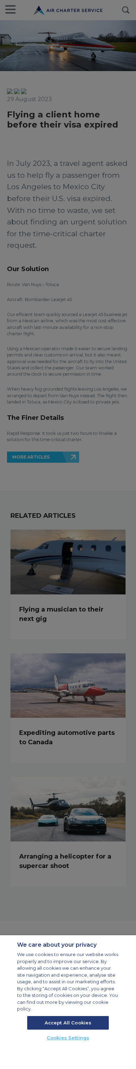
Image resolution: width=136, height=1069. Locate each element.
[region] (68, 1002)
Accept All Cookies (68, 1022)
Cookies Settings (68, 1037)
